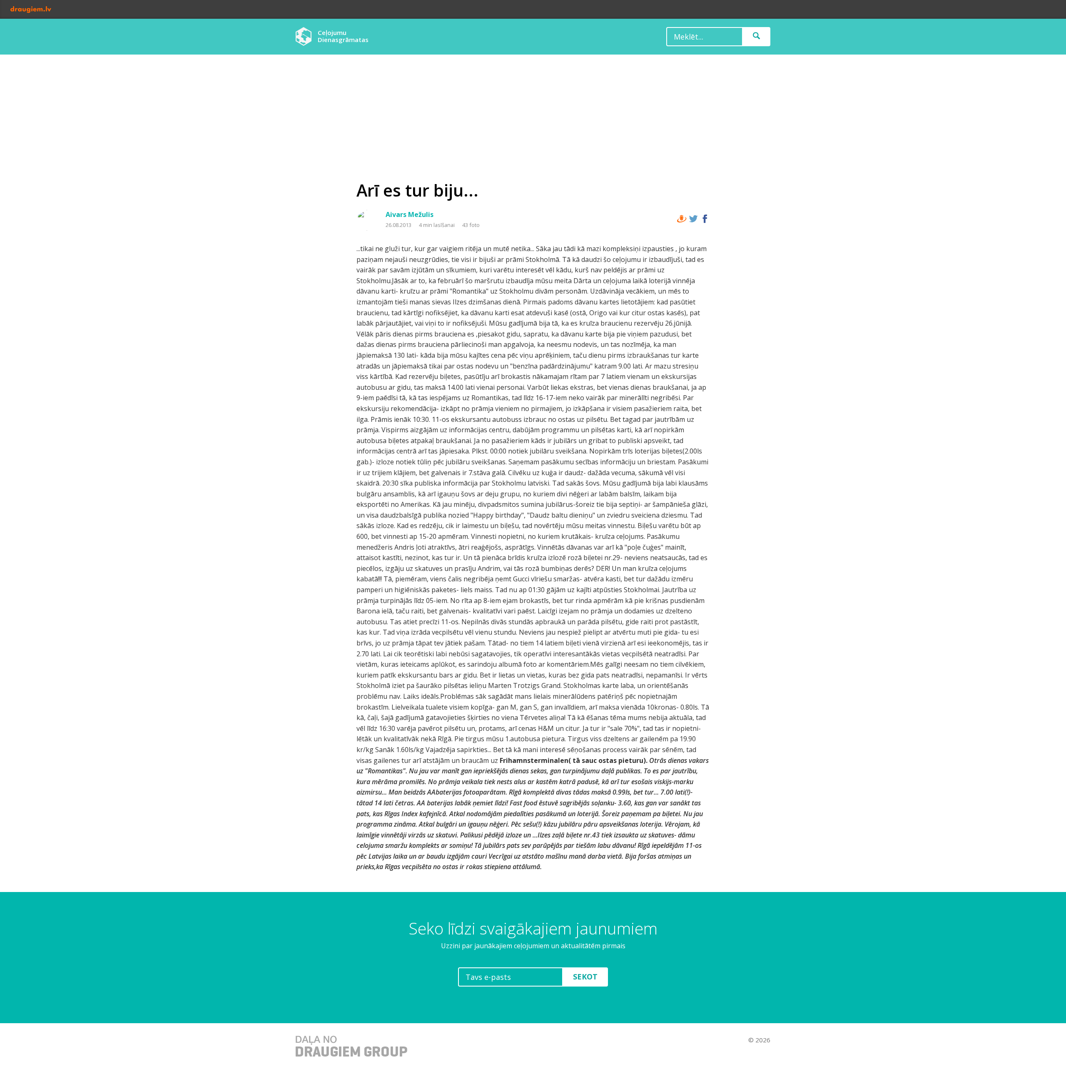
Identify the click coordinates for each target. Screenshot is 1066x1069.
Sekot (585, 977)
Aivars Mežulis (409, 214)
